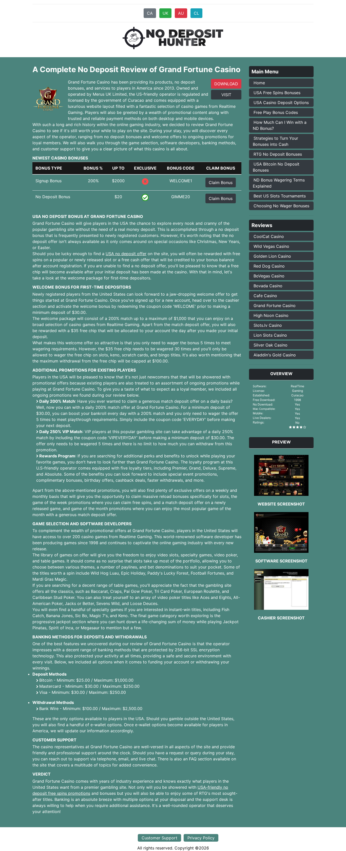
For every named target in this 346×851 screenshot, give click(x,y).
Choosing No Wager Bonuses (281, 205)
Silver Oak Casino (270, 345)
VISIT (226, 94)
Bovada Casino (268, 285)
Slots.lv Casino (268, 325)
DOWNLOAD (226, 83)
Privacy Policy (201, 837)
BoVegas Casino (269, 275)
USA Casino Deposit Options (281, 102)
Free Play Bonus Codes (276, 112)
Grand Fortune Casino (275, 305)
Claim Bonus (221, 182)
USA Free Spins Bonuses (277, 92)
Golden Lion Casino (272, 256)
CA (150, 13)
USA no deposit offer (126, 253)
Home (259, 82)
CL (196, 13)
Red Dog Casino (269, 266)
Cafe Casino (265, 295)
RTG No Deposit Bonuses (278, 154)
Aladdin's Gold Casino (275, 354)
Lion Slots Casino (270, 335)
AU (181, 13)
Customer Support (159, 837)
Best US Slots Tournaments (280, 195)
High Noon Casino (271, 315)
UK (165, 13)
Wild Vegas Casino (271, 246)
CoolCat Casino (269, 236)
